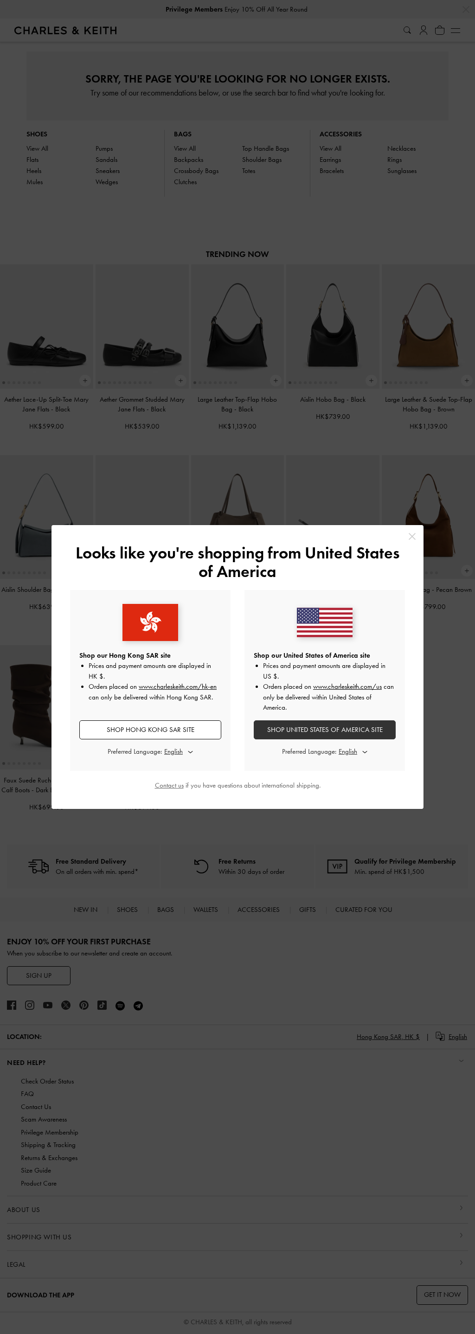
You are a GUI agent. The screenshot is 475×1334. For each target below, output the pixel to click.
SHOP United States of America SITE (325, 729)
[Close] (412, 536)
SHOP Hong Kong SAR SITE (150, 729)
